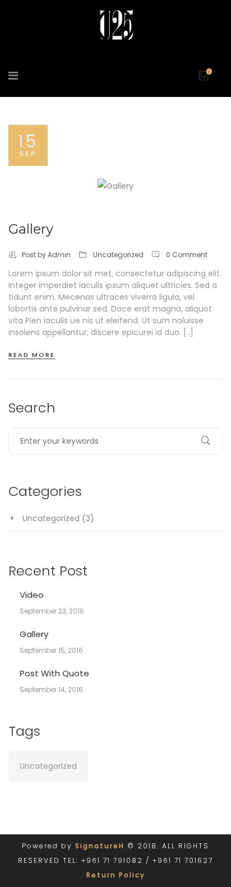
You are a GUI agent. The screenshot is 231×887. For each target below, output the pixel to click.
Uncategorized (118, 254)
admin (59, 254)
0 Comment (186, 254)
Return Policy (115, 875)
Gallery (30, 229)
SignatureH (99, 846)
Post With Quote (54, 673)
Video (32, 595)
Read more (31, 354)
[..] (188, 332)
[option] (115, 185)
